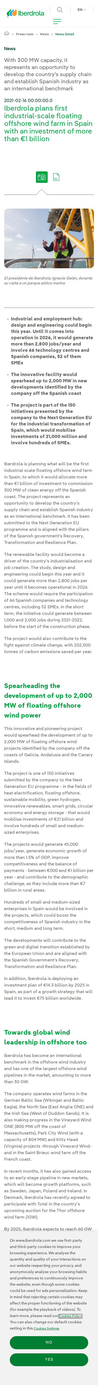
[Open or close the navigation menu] (57, 21)
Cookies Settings (46, 1328)
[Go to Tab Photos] (42, 180)
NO (49, 1342)
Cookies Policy (70, 1316)
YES (49, 1360)
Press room (24, 34)
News (44, 34)
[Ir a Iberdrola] (27, 14)
